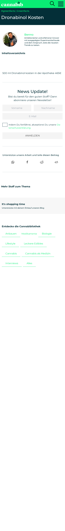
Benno (28, 34)
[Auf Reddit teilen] (42, 162)
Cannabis (11, 253)
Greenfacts (23, 11)
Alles (29, 263)
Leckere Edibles (33, 243)
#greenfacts (8, 11)
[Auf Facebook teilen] (27, 162)
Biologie (47, 233)
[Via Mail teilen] (56, 162)
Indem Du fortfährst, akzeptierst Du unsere (35, 126)
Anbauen (11, 233)
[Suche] (52, 3)
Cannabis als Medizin (37, 253)
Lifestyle (10, 243)
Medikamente (29, 233)
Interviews (11, 263)
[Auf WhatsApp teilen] (13, 162)
